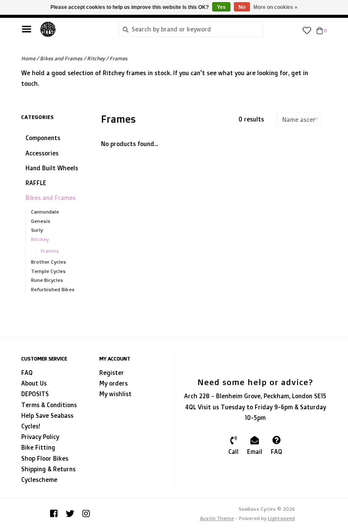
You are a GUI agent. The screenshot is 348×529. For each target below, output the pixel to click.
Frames (118, 58)
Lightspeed (281, 518)
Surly (37, 230)
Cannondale (45, 211)
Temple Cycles (48, 271)
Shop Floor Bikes (44, 458)
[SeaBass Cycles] (73, 29)
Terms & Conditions (49, 404)
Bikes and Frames (61, 58)
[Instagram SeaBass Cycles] (86, 513)
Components (42, 137)
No (242, 7)
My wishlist (115, 393)
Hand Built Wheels (51, 168)
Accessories (42, 153)
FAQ (27, 372)
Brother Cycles (48, 262)
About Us (34, 383)
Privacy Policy (40, 436)
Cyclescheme (39, 479)
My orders (113, 383)
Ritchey (96, 58)
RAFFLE (35, 182)
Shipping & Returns (48, 469)
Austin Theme (217, 518)
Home (28, 58)
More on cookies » (275, 7)
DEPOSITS (35, 393)
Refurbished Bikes (53, 289)
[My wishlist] (306, 30)
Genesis (41, 221)
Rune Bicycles (47, 280)
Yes (221, 7)
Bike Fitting (38, 447)
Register (111, 372)
